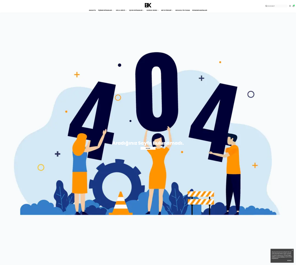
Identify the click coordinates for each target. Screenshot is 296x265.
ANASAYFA (92, 10)
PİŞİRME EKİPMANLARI (105, 10)
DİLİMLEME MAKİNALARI (199, 10)
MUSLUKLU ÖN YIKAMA (182, 10)
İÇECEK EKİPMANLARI (136, 10)
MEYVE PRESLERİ (166, 10)
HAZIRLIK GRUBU (152, 10)
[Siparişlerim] (290, 6)
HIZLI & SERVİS (120, 10)
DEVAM (148, 148)
